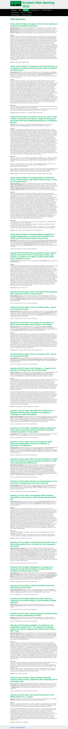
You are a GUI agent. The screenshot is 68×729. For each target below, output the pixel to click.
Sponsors (29, 12)
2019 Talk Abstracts (15, 14)
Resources (23, 12)
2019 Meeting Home (20, 727)
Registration (13, 10)
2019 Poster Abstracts (26, 14)
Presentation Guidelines (46, 10)
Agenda (20, 10)
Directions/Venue (15, 12)
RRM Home (12, 727)
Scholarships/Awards (34, 10)
